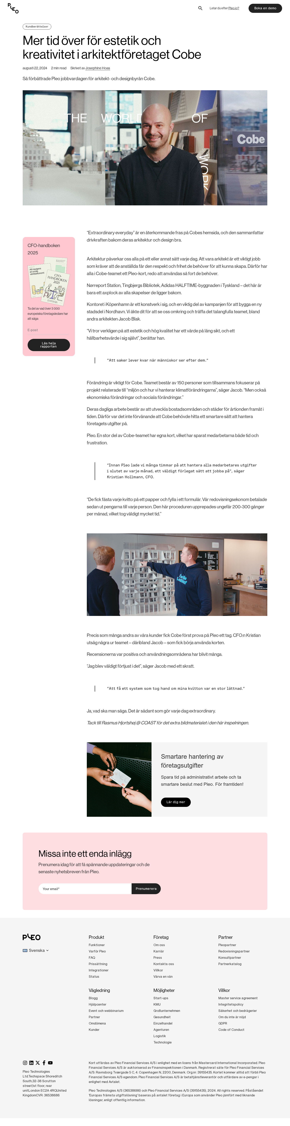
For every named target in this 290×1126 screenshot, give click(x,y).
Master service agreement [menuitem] (238, 998)
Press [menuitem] (157, 958)
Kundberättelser (37, 26)
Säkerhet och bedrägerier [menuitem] (237, 1011)
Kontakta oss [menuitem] (163, 964)
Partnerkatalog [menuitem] (229, 964)
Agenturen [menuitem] (161, 1030)
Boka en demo (265, 8)
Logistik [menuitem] (159, 1036)
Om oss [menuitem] (159, 945)
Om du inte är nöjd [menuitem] (232, 1017)
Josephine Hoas (97, 68)
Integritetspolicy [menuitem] (230, 1004)
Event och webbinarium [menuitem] (106, 1011)
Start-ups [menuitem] (160, 998)
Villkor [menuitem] (158, 970)
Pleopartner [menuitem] (227, 945)
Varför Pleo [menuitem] (97, 951)
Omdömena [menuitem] (97, 1023)
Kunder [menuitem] (94, 1030)
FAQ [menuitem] (92, 958)
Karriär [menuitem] (158, 951)
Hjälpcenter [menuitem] (97, 1004)
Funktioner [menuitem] (97, 945)
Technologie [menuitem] (162, 1042)
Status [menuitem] (94, 976)
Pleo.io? (233, 8)
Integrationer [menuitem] (99, 970)
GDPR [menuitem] (222, 1023)
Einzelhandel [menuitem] (162, 1023)
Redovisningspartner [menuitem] (234, 951)
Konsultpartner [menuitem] (229, 958)
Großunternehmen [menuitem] (166, 1011)
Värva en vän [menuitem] (163, 976)
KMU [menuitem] (157, 1004)
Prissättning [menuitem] (98, 964)
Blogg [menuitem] (93, 998)
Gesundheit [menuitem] (162, 1017)
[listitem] (49, 313)
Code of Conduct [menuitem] (231, 1030)
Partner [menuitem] (94, 1017)
